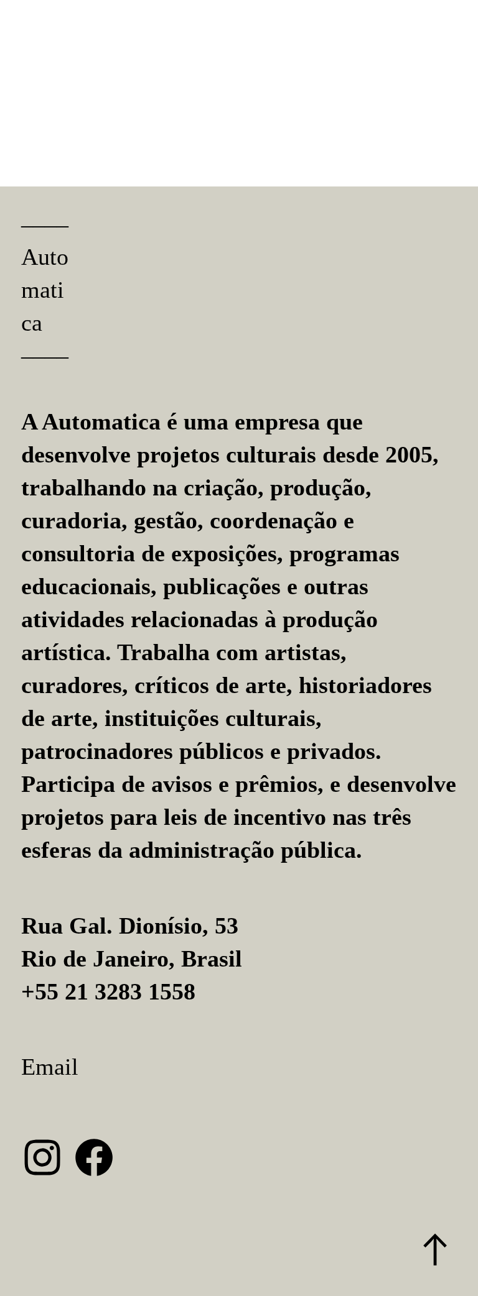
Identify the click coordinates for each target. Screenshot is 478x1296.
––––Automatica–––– (44, 290)
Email (49, 1067)
